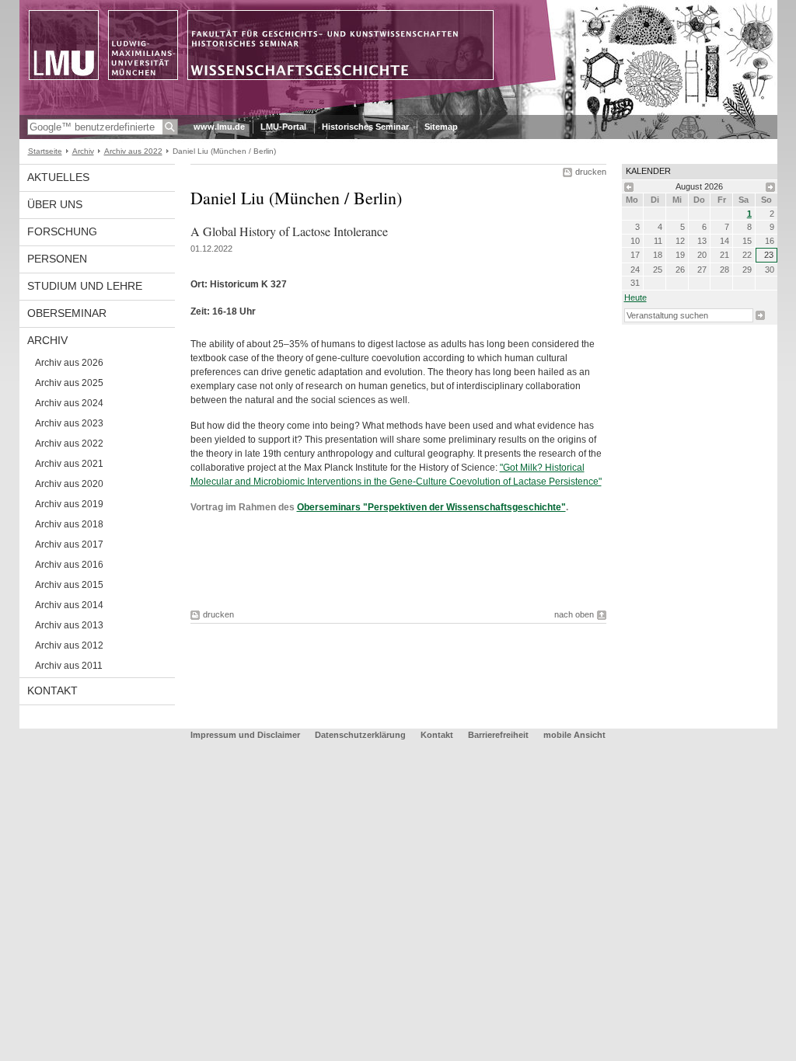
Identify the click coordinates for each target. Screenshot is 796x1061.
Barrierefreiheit (499, 734)
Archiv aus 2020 (69, 483)
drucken (590, 171)
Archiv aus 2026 (69, 362)
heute (635, 297)
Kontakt (52, 690)
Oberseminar (66, 313)
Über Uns (54, 204)
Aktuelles (58, 177)
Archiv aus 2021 (69, 463)
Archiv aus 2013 (69, 625)
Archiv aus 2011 (69, 665)
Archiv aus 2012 (69, 645)
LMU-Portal (283, 126)
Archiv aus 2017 (69, 544)
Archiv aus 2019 (69, 504)
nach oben (574, 614)
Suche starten (760, 315)
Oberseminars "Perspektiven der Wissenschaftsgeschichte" (431, 507)
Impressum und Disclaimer (245, 734)
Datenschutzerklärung (360, 734)
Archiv (83, 151)
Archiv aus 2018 (69, 524)
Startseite (45, 151)
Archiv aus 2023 (69, 423)
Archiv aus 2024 (69, 403)
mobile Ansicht (574, 734)
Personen (57, 258)
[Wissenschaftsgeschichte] (398, 111)
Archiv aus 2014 (69, 605)
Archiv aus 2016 (69, 564)
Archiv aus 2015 (69, 584)
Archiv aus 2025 (69, 382)
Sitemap (441, 126)
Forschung (62, 231)
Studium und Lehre (84, 286)
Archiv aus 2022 (133, 151)
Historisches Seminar (365, 126)
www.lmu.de (219, 126)
